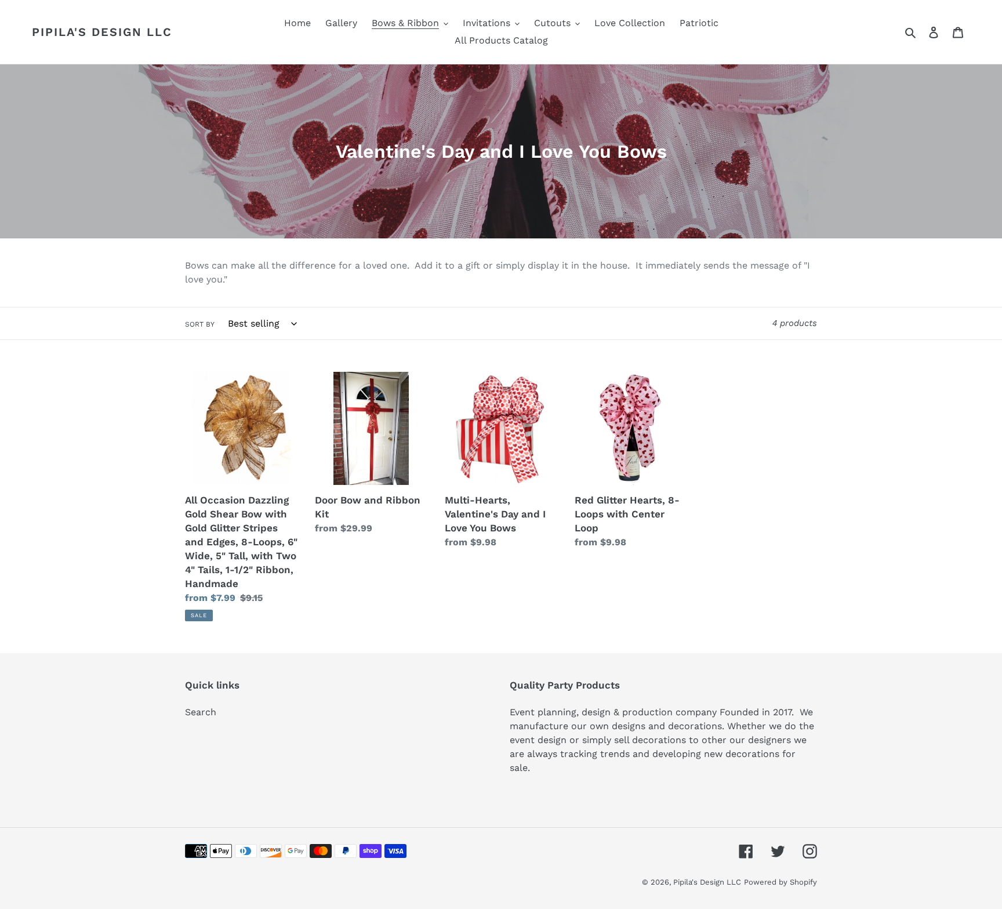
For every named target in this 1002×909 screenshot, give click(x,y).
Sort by (200, 324)
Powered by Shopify (780, 882)
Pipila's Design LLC (102, 32)
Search (200, 712)
